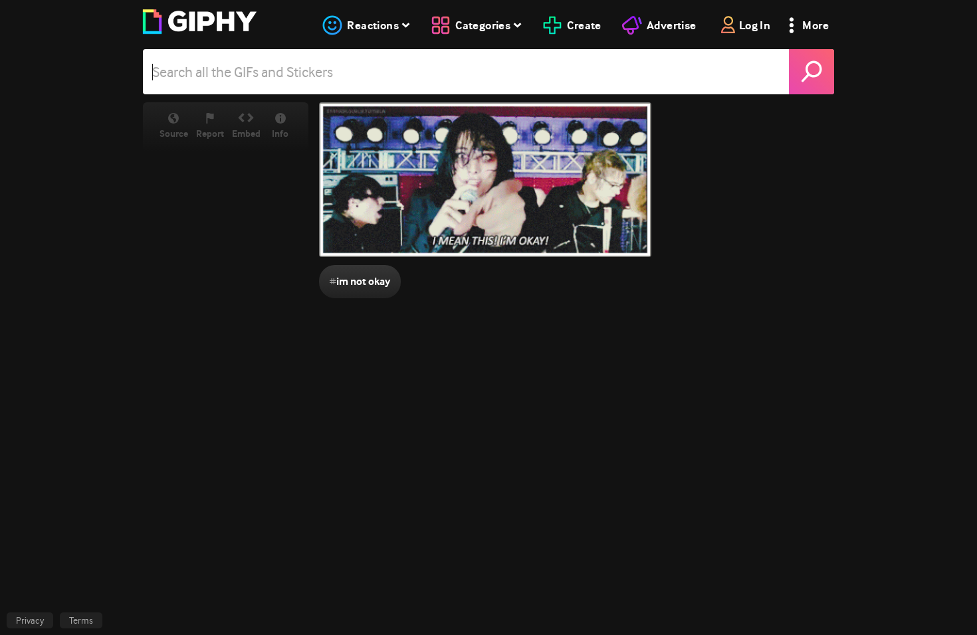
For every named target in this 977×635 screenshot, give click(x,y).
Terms (81, 620)
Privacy (30, 620)
